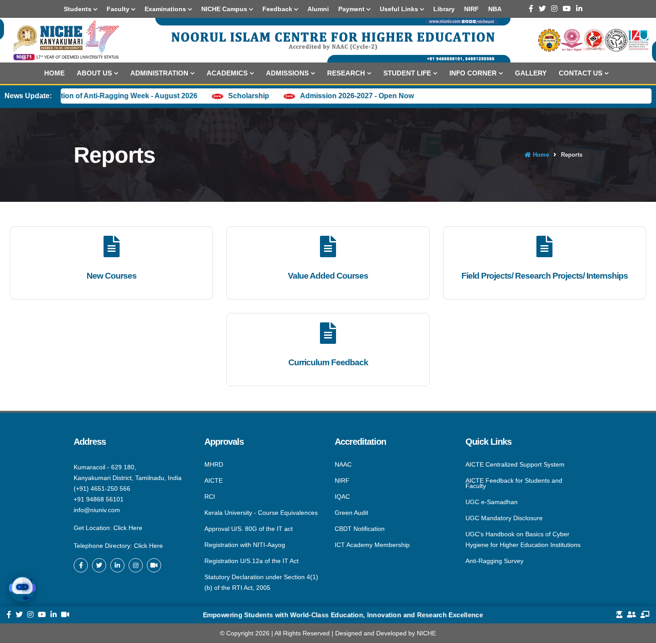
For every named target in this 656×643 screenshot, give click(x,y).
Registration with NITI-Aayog (244, 544)
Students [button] (78, 9)
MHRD (213, 465)
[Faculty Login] (644, 615)
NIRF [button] (471, 9)
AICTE (213, 480)
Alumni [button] (318, 9)
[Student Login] (619, 615)
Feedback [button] (278, 9)
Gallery (531, 73)
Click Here (127, 527)
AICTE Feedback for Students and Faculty (513, 483)
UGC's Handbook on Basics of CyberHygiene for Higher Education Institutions (523, 539)
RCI (209, 496)
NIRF (342, 480)
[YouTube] (567, 9)
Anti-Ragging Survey (494, 560)
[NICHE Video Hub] (154, 565)
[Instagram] (554, 9)
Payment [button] (352, 9)
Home (54, 73)
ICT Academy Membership (372, 544)
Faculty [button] (119, 9)
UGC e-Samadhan (491, 501)
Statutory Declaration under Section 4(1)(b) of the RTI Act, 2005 (261, 581)
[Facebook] (531, 9)
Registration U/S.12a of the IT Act (251, 560)
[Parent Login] (631, 615)
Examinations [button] (166, 9)
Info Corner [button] (473, 73)
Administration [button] (159, 73)
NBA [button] (495, 9)
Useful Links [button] (400, 9)
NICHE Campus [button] (225, 9)
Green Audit (351, 512)
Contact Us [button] (580, 73)
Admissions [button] (287, 73)
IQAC (342, 496)
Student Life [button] (407, 73)
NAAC (343, 465)
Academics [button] (227, 73)
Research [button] (346, 73)
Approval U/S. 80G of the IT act (248, 528)
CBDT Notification (360, 528)
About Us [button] (94, 73)
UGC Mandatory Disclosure (504, 518)
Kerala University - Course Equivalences (261, 512)
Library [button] (444, 9)
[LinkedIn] (579, 9)
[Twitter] (542, 9)
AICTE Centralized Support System (515, 465)
